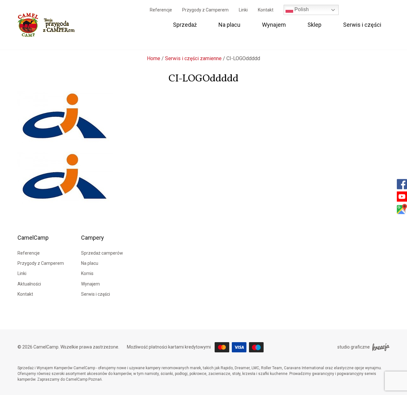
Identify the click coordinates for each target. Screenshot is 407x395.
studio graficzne (353, 346)
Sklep (314, 24)
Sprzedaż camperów (102, 253)
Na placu (229, 24)
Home (153, 58)
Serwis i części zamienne (193, 58)
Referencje (161, 9)
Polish (301, 9)
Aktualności (29, 283)
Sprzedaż (185, 24)
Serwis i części (362, 24)
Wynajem (274, 24)
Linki (243, 9)
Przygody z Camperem (205, 9)
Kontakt (265, 9)
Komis (87, 273)
